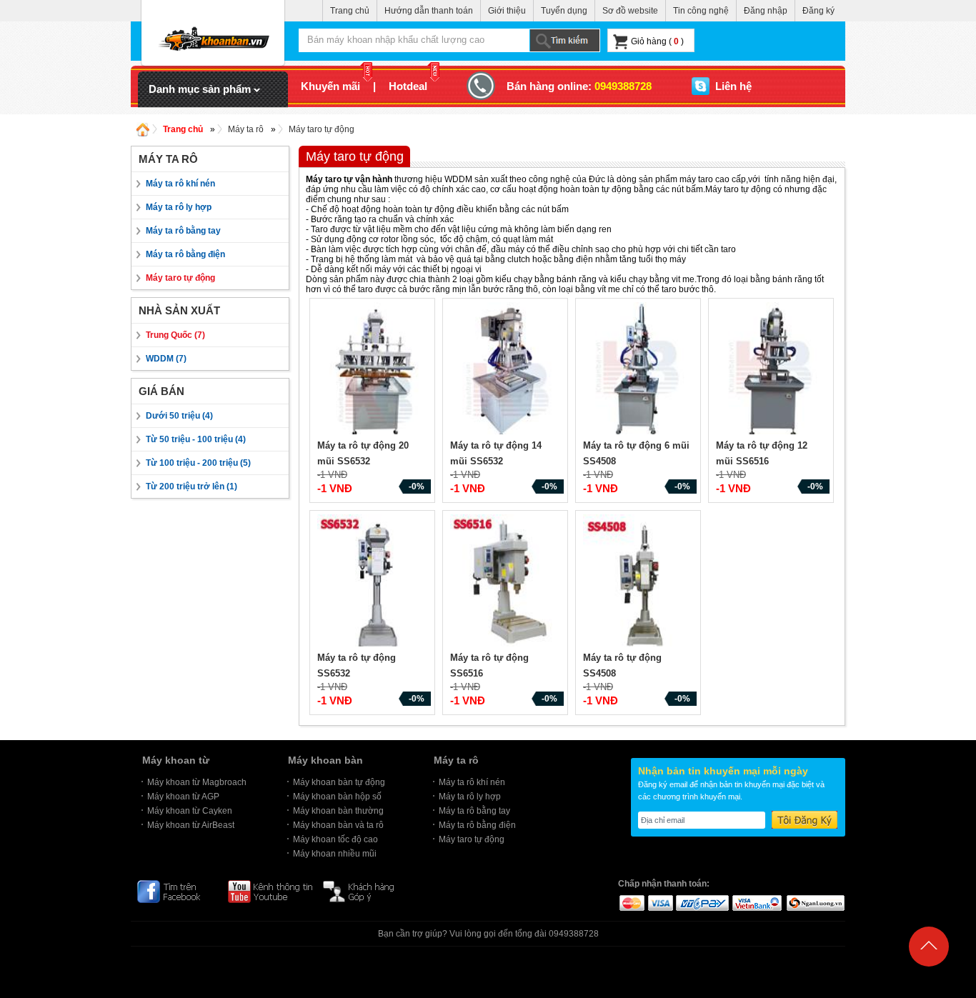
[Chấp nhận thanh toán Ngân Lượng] (815, 902)
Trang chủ (349, 11)
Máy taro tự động (321, 129)
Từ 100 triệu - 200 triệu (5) (198, 463)
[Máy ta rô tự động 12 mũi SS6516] (773, 370)
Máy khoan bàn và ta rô (338, 825)
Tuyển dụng (564, 11)
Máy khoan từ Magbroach (197, 782)
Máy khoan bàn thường (338, 811)
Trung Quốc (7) (175, 335)
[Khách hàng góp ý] (366, 891)
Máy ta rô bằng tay (183, 231)
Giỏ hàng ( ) (657, 41)
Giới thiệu (507, 11)
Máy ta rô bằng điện (185, 254)
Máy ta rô (246, 129)
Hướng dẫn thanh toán (428, 11)
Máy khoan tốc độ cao (335, 839)
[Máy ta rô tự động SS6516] (507, 582)
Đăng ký (818, 11)
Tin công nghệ (701, 11)
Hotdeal (408, 86)
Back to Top (929, 979)
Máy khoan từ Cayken (189, 811)
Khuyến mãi (330, 86)
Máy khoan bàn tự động (339, 782)
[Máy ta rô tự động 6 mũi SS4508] (640, 370)
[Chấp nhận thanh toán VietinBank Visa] (757, 902)
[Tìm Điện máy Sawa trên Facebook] (176, 891)
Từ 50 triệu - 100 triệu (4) (196, 439)
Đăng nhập (765, 11)
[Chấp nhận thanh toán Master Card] (631, 902)
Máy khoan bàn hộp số (337, 797)
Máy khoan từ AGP (183, 797)
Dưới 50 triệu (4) (179, 416)
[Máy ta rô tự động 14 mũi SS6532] (507, 370)
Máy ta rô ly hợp (178, 207)
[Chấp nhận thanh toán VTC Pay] (702, 902)
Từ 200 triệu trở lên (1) (191, 486)
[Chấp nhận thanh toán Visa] (660, 902)
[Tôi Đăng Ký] (804, 819)
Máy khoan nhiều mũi (335, 854)
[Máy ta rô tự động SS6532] (374, 582)
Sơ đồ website (630, 11)
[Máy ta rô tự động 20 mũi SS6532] (374, 370)
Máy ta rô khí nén (180, 184)
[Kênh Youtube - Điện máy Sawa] (270, 891)
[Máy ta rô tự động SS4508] (640, 582)
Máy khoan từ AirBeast (190, 825)
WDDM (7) (166, 359)
